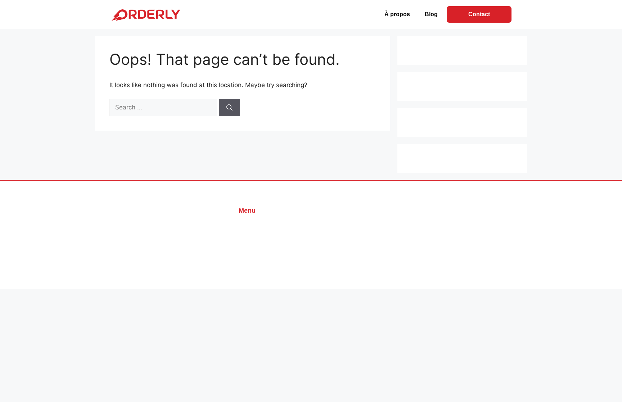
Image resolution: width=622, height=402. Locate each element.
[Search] (229, 107)
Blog (431, 14)
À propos (397, 14)
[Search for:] (164, 107)
